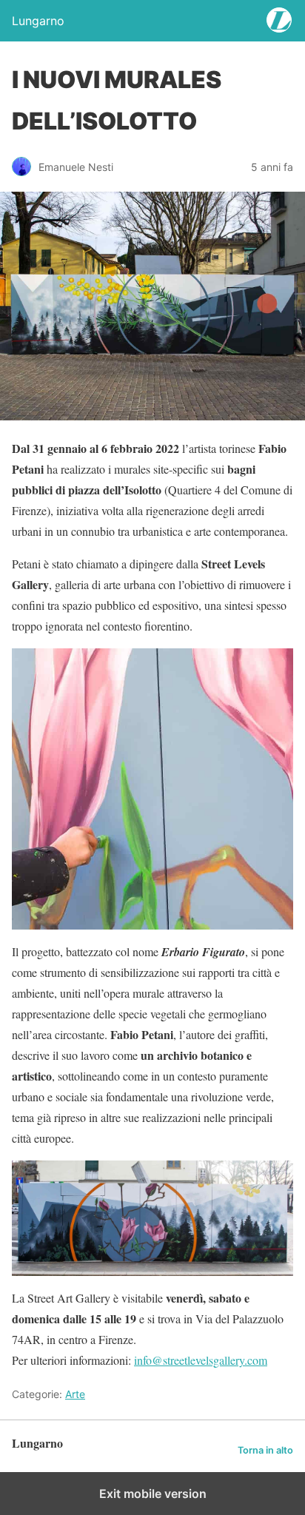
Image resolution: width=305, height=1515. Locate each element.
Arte (75, 1394)
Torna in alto (265, 1450)
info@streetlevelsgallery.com (200, 1360)
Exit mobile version (153, 1493)
